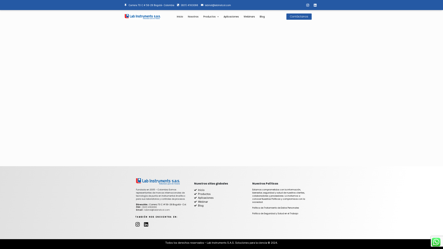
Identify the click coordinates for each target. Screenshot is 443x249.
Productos (209, 16)
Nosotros (193, 16)
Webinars (249, 16)
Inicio (180, 16)
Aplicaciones (231, 16)
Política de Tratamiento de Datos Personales (275, 207)
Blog (262, 16)
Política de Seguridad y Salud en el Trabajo (275, 213)
